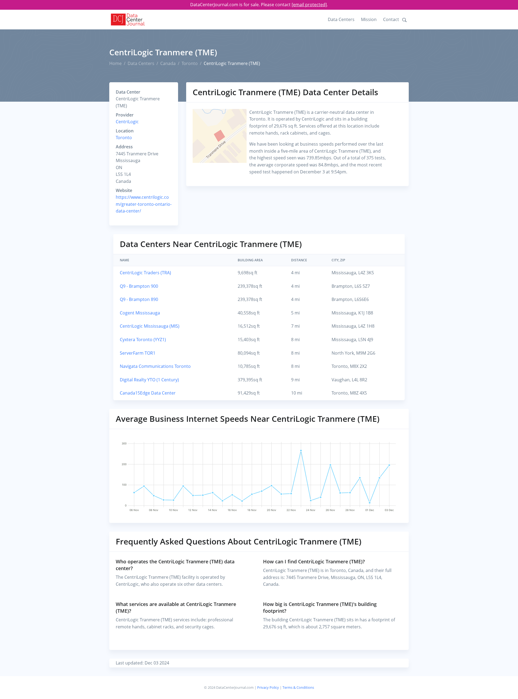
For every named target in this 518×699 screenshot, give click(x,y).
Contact (391, 19)
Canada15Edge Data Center (148, 393)
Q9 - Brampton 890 (139, 299)
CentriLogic (127, 122)
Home (115, 63)
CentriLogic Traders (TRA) (145, 273)
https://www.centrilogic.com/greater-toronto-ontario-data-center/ (144, 204)
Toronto (190, 63)
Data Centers (341, 19)
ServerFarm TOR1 (137, 353)
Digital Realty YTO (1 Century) (149, 380)
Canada (168, 63)
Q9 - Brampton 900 (139, 286)
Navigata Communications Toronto (155, 366)
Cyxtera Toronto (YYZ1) (143, 339)
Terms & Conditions (298, 687)
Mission (369, 19)
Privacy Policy (268, 687)
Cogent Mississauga (140, 313)
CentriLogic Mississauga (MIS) (149, 326)
